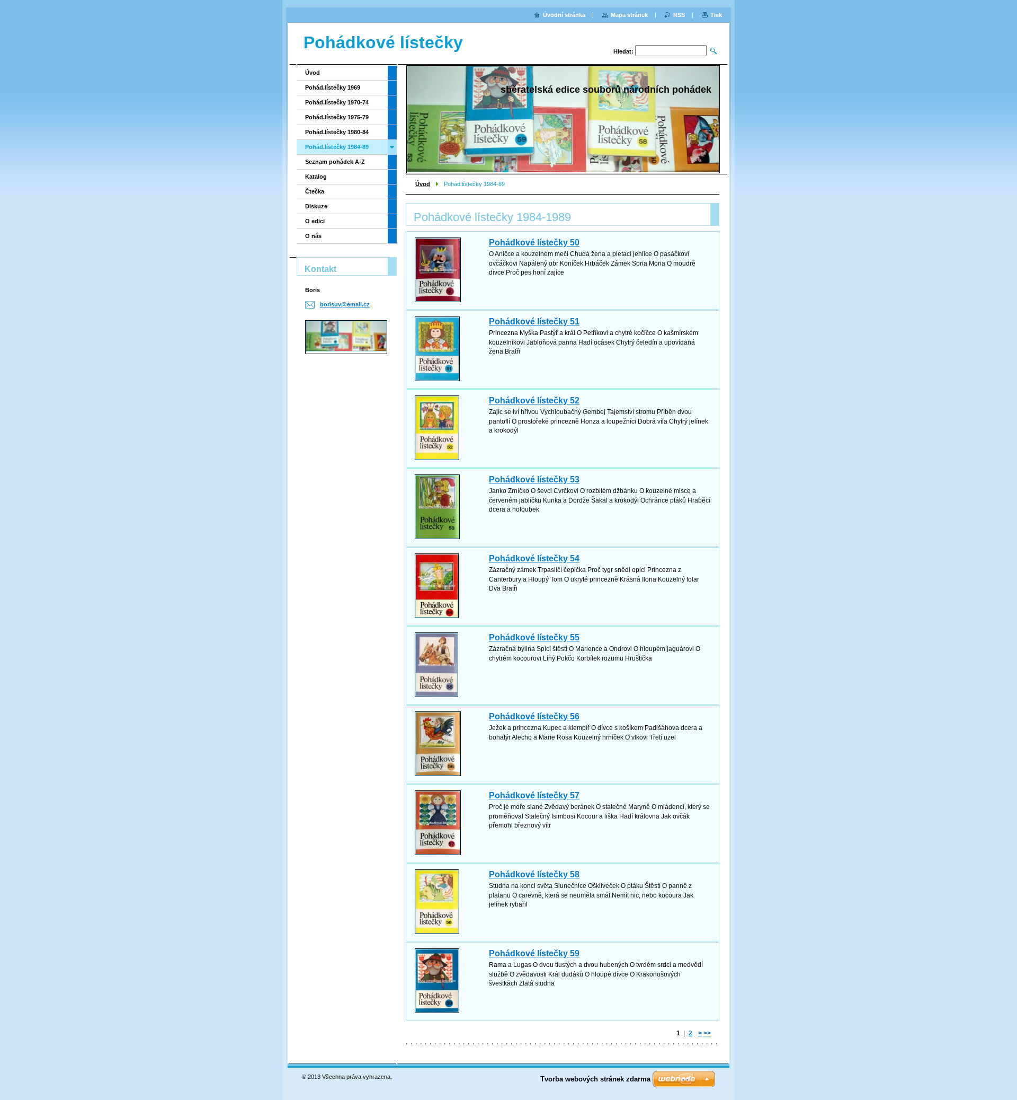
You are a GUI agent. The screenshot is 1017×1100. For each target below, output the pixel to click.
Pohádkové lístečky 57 (534, 795)
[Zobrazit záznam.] (438, 269)
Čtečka (314, 191)
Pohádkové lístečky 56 (534, 716)
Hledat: (623, 51)
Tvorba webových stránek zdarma (595, 1079)
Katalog (316, 176)
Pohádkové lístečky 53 (534, 479)
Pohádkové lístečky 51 (534, 321)
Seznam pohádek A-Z (335, 162)
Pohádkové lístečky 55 (534, 637)
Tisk (716, 15)
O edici (315, 221)
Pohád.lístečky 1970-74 (337, 102)
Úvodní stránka (564, 15)
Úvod (422, 184)
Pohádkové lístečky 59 (534, 953)
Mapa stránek (629, 15)
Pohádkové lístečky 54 (534, 558)
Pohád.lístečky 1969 (332, 87)
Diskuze (316, 206)
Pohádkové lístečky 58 (534, 874)
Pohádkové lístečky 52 (534, 400)
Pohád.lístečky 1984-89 (337, 147)
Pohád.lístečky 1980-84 (337, 132)
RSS (679, 15)
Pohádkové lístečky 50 (534, 242)
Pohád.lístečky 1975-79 (337, 117)
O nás (313, 236)
